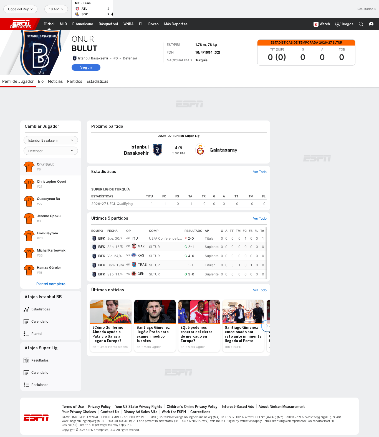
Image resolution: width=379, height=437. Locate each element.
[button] (361, 24)
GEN (141, 274)
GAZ (141, 246)
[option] (111, 326)
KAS (141, 255)
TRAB (142, 264)
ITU (135, 238)
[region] (200, 200)
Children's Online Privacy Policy (192, 407)
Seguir (86, 67)
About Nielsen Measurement (282, 407)
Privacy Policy (99, 407)
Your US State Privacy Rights (138, 407)
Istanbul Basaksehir (93, 58)
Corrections (200, 412)
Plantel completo (50, 284)
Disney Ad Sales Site (140, 412)
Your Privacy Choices (79, 412)
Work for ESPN (174, 412)
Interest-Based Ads (238, 407)
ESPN (20, 24)
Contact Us (109, 412)
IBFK (101, 238)
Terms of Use (73, 407)
